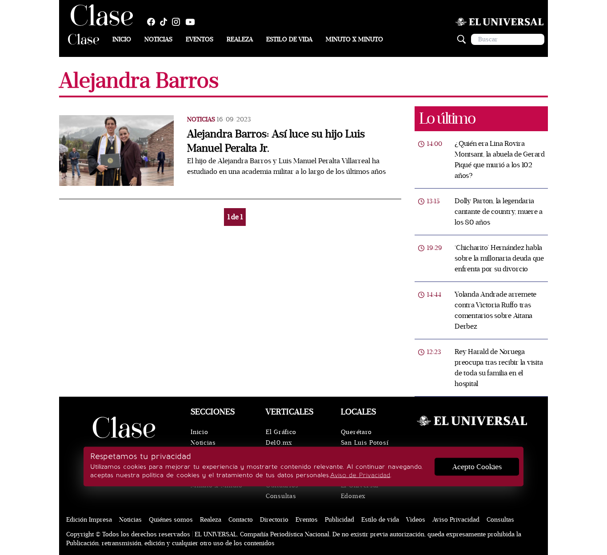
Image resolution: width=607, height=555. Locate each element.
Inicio (121, 39)
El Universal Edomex (360, 491)
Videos (415, 519)
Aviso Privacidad (455, 519)
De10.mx (279, 442)
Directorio (274, 519)
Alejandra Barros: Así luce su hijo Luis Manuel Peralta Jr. (276, 141)
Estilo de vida (289, 39)
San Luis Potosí (365, 442)
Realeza (240, 39)
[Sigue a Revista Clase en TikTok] (166, 22)
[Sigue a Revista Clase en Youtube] (192, 22)
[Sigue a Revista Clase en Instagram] (178, 22)
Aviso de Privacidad (360, 475)
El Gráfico (281, 432)
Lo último (447, 118)
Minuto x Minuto (354, 39)
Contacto (240, 519)
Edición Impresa (89, 519)
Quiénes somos (171, 519)
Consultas (281, 496)
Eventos (199, 39)
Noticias (158, 39)
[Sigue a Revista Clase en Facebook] (153, 22)
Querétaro (356, 432)
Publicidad (339, 519)
